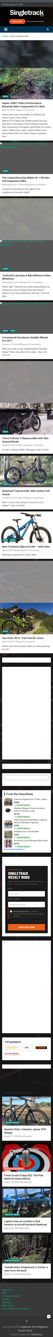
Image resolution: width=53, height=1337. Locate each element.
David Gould (25, 1274)
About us (6, 1302)
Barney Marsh (20, 550)
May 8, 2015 (7, 550)
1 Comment (38, 445)
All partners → (13, 1053)
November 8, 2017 (10, 185)
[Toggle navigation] (5, 29)
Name (10, 888)
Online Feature (12, 1123)
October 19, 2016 (9, 344)
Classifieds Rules (11, 1296)
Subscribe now (26, 927)
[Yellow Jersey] (12, 1048)
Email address (14, 899)
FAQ (4, 1293)
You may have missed (18, 1092)
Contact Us (7, 1290)
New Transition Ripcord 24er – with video (26, 546)
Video (12, 331)
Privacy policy (39, 921)
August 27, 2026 (11, 1274)
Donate (5, 1299)
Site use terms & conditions (16, 1308)
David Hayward (26, 185)
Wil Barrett (25, 282)
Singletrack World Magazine (34, 1327)
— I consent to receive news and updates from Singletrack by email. (28, 913)
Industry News (12, 1215)
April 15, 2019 (8, 110)
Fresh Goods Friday (14, 1169)
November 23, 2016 (11, 282)
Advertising (7, 1305)
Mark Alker (25, 1228)
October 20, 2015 (9, 498)
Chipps (19, 110)
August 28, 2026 (11, 1182)
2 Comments (35, 344)
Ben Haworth (26, 1136)
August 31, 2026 (11, 1136)
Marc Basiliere (25, 445)
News (5, 96)
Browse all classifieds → (14, 849)
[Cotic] (41, 1048)
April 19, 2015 (8, 642)
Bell (26, 1048)
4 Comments (28, 110)
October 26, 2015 (9, 445)
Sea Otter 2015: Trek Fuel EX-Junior (23, 638)
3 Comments (37, 282)
